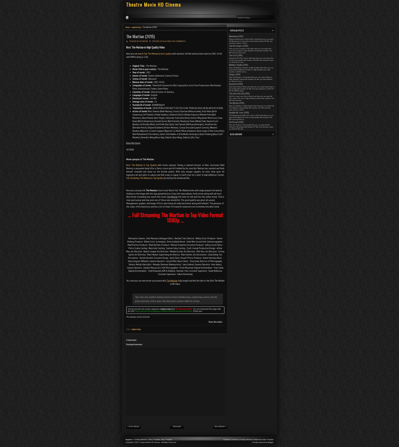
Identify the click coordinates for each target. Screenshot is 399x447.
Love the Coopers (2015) (238, 45)
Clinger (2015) (234, 74)
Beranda (177, 426)
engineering (136, 27)
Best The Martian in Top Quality (141, 165)
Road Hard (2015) (236, 83)
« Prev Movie (133, 426)
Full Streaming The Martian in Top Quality (144, 178)
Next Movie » (220, 426)
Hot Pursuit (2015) (236, 122)
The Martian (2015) (140, 36)
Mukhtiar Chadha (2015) (238, 64)
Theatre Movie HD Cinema (153, 4)
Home (127, 27)
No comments (178, 41)
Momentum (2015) (236, 36)
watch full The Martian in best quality (155, 53)
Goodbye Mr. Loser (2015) (239, 112)
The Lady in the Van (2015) (239, 93)
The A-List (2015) (236, 55)
